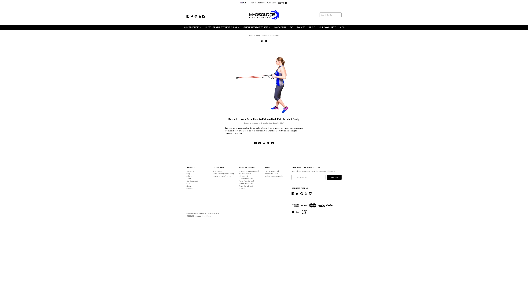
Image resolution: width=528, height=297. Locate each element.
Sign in (253, 3)
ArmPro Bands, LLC (246, 183)
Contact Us (280, 27)
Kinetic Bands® (245, 174)
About (312, 27)
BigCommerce (200, 213)
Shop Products (192, 27)
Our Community (327, 27)
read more (238, 133)
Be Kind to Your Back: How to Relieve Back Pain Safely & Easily (264, 119)
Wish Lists (271, 3)
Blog (341, 27)
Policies (301, 27)
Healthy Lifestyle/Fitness (255, 27)
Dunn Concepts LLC (246, 179)
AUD (245, 3)
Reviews (189, 188)
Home (251, 35)
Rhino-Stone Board (246, 186)
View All (242, 188)
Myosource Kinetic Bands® (249, 171)
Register (262, 3)
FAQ (291, 27)
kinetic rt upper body (270, 35)
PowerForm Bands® (246, 181)
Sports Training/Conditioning (221, 27)
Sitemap (189, 186)
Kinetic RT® (243, 176)
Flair (217, 213)
